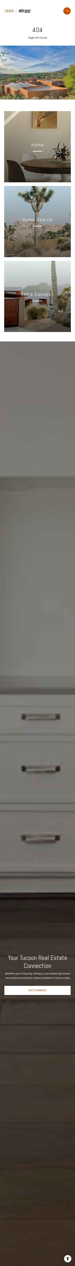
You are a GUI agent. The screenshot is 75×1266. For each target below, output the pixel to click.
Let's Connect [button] (38, 990)
